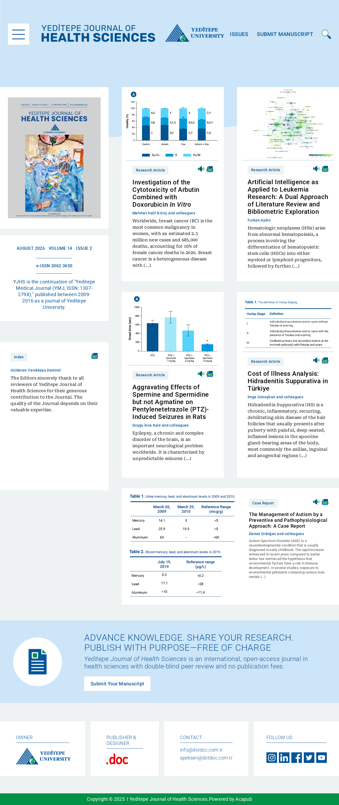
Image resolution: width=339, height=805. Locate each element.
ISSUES (239, 34)
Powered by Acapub (230, 799)
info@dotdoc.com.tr (201, 750)
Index (19, 357)
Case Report (263, 503)
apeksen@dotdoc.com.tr (206, 758)
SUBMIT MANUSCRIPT (285, 34)
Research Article (150, 170)
